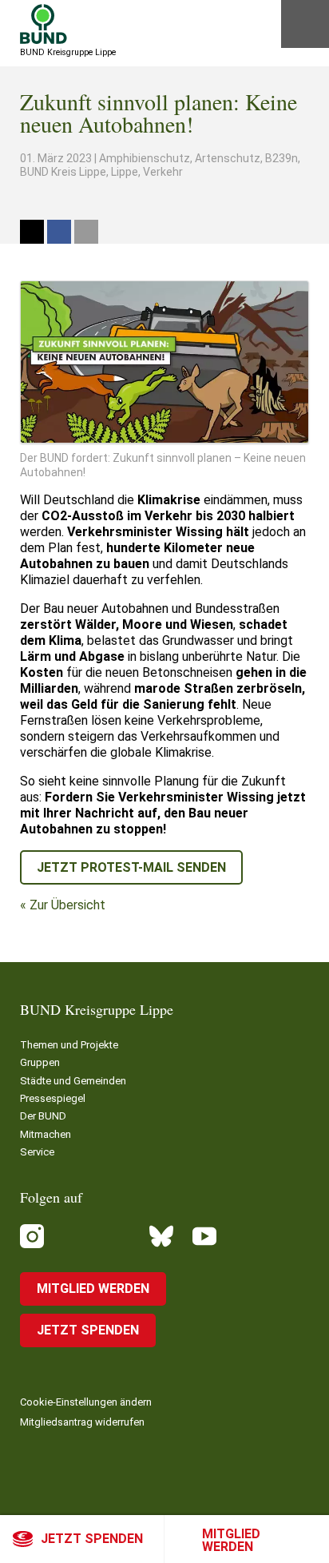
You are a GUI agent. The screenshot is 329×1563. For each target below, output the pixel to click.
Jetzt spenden (92, 1538)
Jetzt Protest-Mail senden (131, 867)
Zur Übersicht (67, 905)
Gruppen (40, 1062)
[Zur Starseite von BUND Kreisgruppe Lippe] (43, 24)
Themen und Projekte (69, 1045)
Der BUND (43, 1116)
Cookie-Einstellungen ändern (86, 1402)
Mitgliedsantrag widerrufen (82, 1422)
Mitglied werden (231, 1540)
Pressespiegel (52, 1098)
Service (37, 1152)
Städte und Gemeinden (73, 1081)
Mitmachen (45, 1134)
